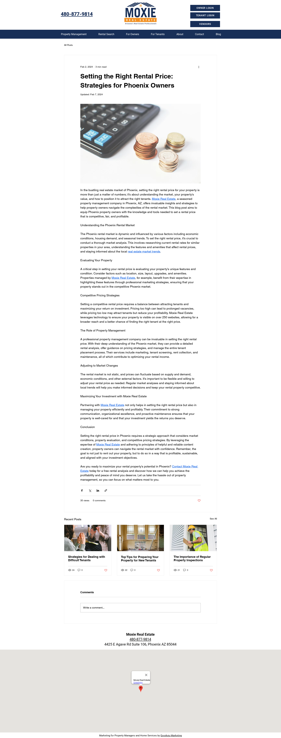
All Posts (68, 45)
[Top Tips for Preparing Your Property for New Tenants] (140, 538)
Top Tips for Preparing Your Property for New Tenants (140, 558)
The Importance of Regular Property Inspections (192, 558)
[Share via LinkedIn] (97, 490)
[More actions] (199, 67)
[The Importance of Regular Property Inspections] (193, 538)
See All (213, 518)
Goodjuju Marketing (171, 735)
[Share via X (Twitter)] (89, 490)
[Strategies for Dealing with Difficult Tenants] (87, 538)
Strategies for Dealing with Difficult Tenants (86, 558)
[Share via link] (105, 490)
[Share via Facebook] (81, 490)
